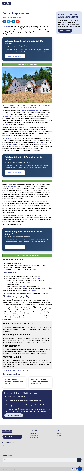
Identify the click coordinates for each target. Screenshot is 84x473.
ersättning (34, 280)
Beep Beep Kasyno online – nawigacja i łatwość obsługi (39, 381)
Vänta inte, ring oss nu (14, 415)
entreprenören (7, 124)
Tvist (27, 370)
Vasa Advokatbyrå (8, 215)
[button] (82, 3)
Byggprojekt (6, 26)
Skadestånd (21, 370)
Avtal (7, 370)
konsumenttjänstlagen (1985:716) (31, 110)
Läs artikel (8, 386)
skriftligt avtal (38, 142)
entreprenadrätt (31, 290)
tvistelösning (37, 278)
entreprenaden (12, 186)
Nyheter (18, 17)
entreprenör (44, 105)
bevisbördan (11, 144)
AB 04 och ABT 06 (31, 107)
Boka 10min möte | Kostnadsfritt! (27, 64)
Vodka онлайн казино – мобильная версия (14, 381)
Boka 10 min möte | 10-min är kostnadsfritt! (27, 255)
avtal (19, 263)
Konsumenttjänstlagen (9, 138)
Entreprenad (12, 17)
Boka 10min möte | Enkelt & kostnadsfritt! (27, 181)
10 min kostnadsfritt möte (12, 436)
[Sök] (79, 460)
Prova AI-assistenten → (15, 56)
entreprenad (6, 30)
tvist (46, 217)
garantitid (33, 201)
